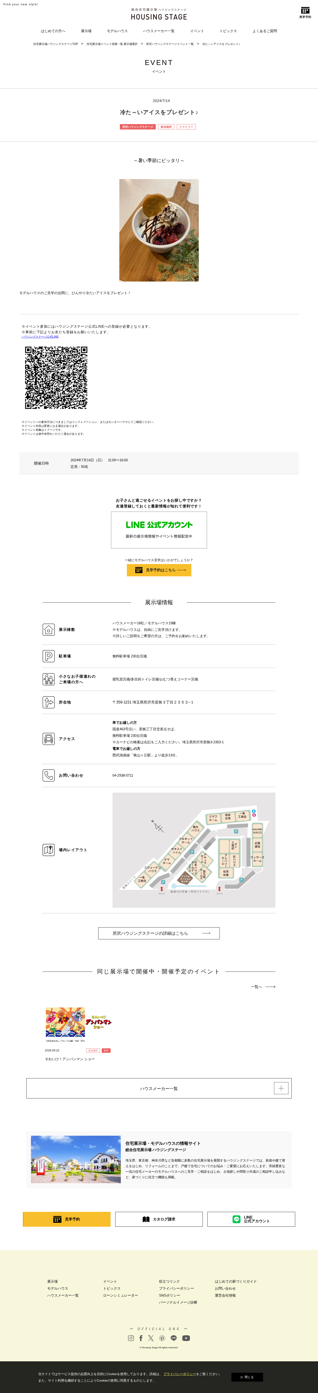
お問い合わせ (225, 1288)
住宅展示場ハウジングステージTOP (55, 44)
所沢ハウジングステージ (137, 127)
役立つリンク (169, 1281)
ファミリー (186, 127)
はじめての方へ (53, 31)
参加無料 (166, 127)
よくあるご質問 (265, 31)
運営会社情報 (225, 1295)
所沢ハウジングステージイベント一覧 (170, 44)
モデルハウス (117, 31)
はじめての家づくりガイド (236, 1281)
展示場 (86, 31)
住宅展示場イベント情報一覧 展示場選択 (112, 44)
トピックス (228, 31)
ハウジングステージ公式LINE (40, 336)
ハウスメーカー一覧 (159, 31)
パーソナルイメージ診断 (178, 1302)
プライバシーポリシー (176, 1288)
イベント (197, 31)
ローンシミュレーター (120, 1295)
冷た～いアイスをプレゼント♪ (221, 44)
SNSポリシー (169, 1295)
